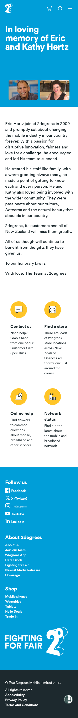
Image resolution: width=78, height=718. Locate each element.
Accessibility (15, 695)
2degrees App (15, 555)
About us (12, 545)
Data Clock (13, 560)
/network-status (56, 417)
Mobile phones (16, 596)
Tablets (10, 606)
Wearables (13, 601)
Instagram (19, 506)
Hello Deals (13, 611)
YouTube (17, 514)
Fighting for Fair (17, 565)
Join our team (15, 550)
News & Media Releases (22, 570)
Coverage (12, 575)
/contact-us (22, 337)
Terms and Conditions (21, 705)
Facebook (18, 491)
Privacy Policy (16, 700)
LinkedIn (17, 522)
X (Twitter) (19, 498)
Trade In (11, 616)
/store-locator (56, 337)
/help (22, 417)
